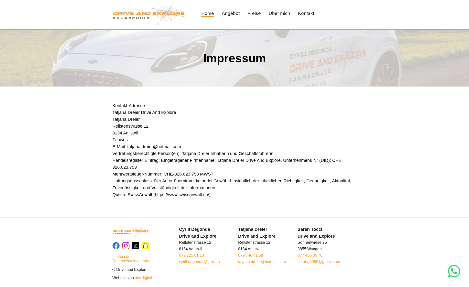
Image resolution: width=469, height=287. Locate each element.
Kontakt (306, 13)
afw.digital (143, 278)
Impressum (121, 256)
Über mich (279, 13)
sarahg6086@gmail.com (319, 262)
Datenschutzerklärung (131, 261)
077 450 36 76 (310, 255)
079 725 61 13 (191, 255)
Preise (254, 13)
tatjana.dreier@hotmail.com (262, 262)
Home (207, 13)
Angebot (231, 13)
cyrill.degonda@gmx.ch (199, 262)
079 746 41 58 (250, 255)
